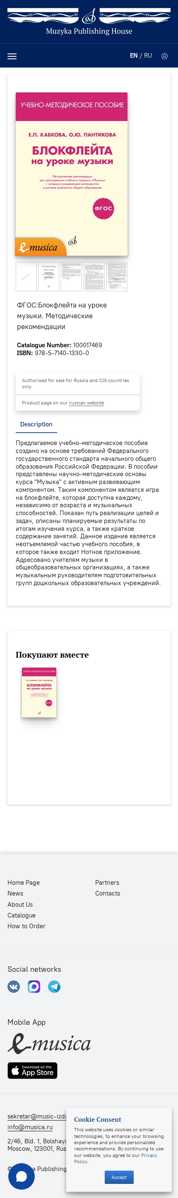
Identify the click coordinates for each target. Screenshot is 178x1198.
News (15, 893)
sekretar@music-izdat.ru (42, 1116)
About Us (20, 904)
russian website (86, 402)
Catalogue (21, 915)
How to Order (26, 926)
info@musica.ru (30, 1127)
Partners (107, 882)
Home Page (23, 882)
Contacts (107, 893)
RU (148, 55)
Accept (119, 1177)
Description (36, 424)
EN (134, 55)
